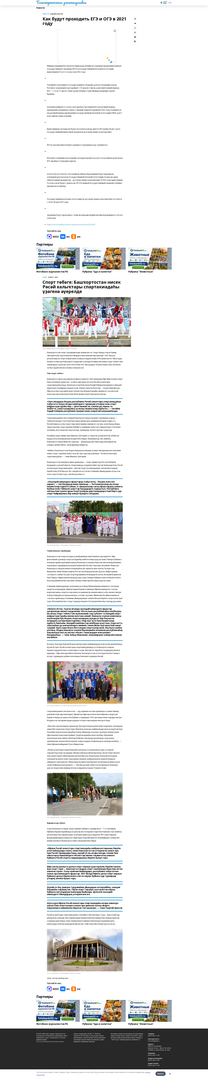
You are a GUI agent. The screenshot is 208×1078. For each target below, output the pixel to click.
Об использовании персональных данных (50, 1041)
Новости (40, 8)
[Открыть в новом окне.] (53, 236)
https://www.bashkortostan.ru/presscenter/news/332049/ (71, 224)
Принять (160, 1074)
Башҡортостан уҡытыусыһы (61, 2)
